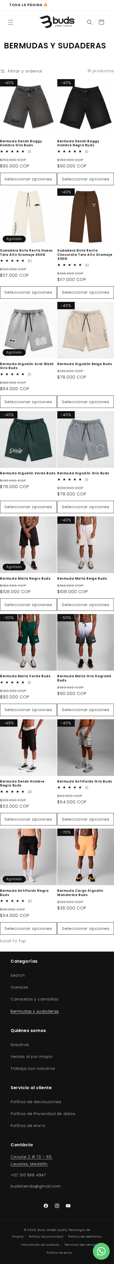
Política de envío (28, 1125)
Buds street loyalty (52, 1230)
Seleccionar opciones (28, 179)
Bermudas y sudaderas (35, 1011)
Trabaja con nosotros (33, 1068)
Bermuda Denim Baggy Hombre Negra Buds (78, 143)
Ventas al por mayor (32, 1056)
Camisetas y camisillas (34, 999)
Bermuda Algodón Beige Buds (84, 364)
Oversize (19, 987)
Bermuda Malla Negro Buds (25, 578)
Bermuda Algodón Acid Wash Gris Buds (27, 366)
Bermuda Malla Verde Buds (25, 676)
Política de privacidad (46, 1236)
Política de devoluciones (36, 1101)
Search (18, 975)
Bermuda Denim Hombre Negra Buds (22, 783)
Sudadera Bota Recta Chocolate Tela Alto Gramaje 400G (84, 254)
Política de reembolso (85, 1236)
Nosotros (20, 1044)
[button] (10, 22)
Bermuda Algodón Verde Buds (28, 473)
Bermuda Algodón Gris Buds (83, 473)
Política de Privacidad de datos (43, 1113)
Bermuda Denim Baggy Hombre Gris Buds (21, 143)
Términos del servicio (81, 1245)
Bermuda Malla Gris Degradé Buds (84, 678)
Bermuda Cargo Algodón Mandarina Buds (80, 893)
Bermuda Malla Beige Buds (82, 578)
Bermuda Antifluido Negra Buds (24, 893)
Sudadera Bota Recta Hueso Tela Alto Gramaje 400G (26, 252)
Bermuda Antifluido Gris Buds (84, 781)
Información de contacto (40, 1245)
